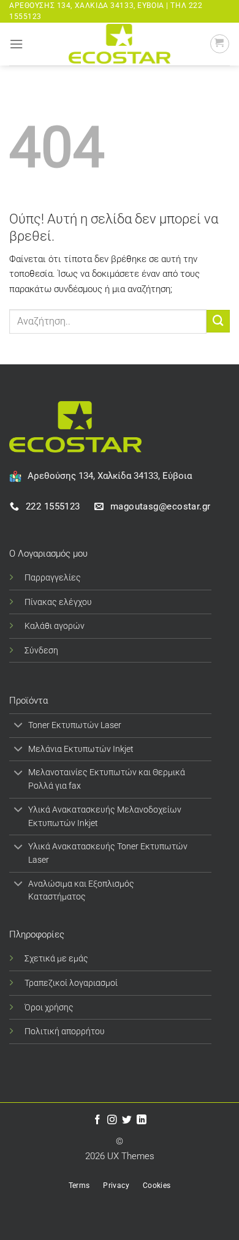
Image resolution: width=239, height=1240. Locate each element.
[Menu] (16, 44)
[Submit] (218, 321)
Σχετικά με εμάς (56, 958)
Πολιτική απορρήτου (65, 1031)
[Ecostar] (119, 44)
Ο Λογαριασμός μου (48, 553)
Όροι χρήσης (49, 1007)
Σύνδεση (41, 650)
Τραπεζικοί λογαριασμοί (71, 983)
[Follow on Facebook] (97, 1120)
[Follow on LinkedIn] (141, 1120)
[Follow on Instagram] (112, 1120)
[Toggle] (18, 726)
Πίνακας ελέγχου (58, 602)
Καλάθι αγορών (55, 626)
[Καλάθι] (219, 43)
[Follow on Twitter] (127, 1120)
